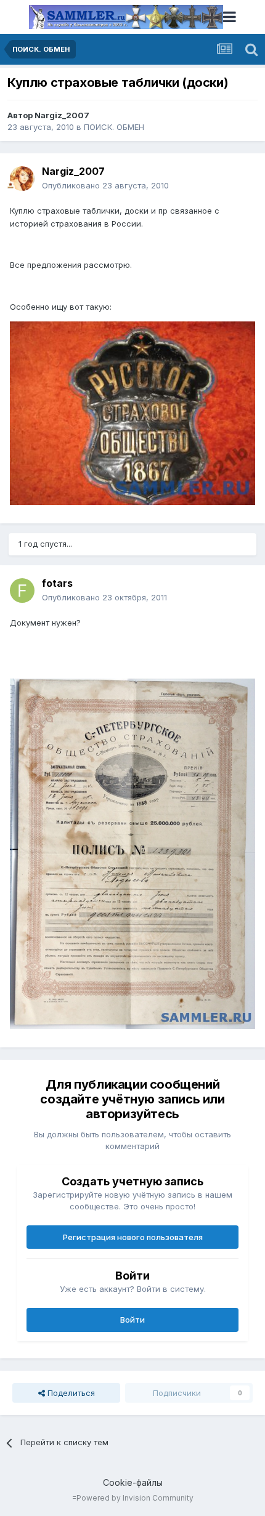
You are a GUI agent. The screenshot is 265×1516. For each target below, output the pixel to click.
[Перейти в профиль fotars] (22, 590)
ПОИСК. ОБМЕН (114, 127)
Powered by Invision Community (135, 1497)
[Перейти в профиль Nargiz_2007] (22, 178)
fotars (57, 583)
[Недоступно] (132, 412)
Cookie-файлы (133, 1482)
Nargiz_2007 (62, 115)
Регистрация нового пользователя (133, 1237)
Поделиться (70, 1393)
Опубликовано (105, 185)
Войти (132, 1319)
